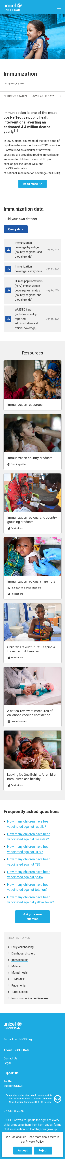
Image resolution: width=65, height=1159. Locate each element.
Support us (11, 1073)
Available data (43, 96)
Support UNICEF (14, 1086)
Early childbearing (22, 947)
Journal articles (19, 721)
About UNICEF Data (16, 1050)
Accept (25, 1151)
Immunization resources (25, 404)
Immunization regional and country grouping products (32, 520)
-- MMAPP (18, 979)
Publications (17, 528)
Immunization (19, 960)
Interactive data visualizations (26, 588)
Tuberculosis (19, 992)
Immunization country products (30, 458)
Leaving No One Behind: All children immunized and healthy (32, 777)
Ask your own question (32, 917)
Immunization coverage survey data (28, 269)
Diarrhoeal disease (23, 953)
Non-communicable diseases (29, 998)
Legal (7, 1063)
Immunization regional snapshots (31, 581)
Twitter (8, 1081)
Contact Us (10, 1058)
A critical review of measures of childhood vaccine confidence (30, 713)
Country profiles (19, 464)
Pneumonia (18, 985)
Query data (15, 229)
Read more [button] (30, 184)
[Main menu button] (59, 7)
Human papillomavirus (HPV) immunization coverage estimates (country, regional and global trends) (29, 290)
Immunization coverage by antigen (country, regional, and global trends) (28, 249)
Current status (15, 96)
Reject (45, 1151)
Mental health (19, 972)
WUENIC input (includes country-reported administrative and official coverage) (26, 319)
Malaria (16, 966)
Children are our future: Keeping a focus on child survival (31, 649)
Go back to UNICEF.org (18, 1039)
